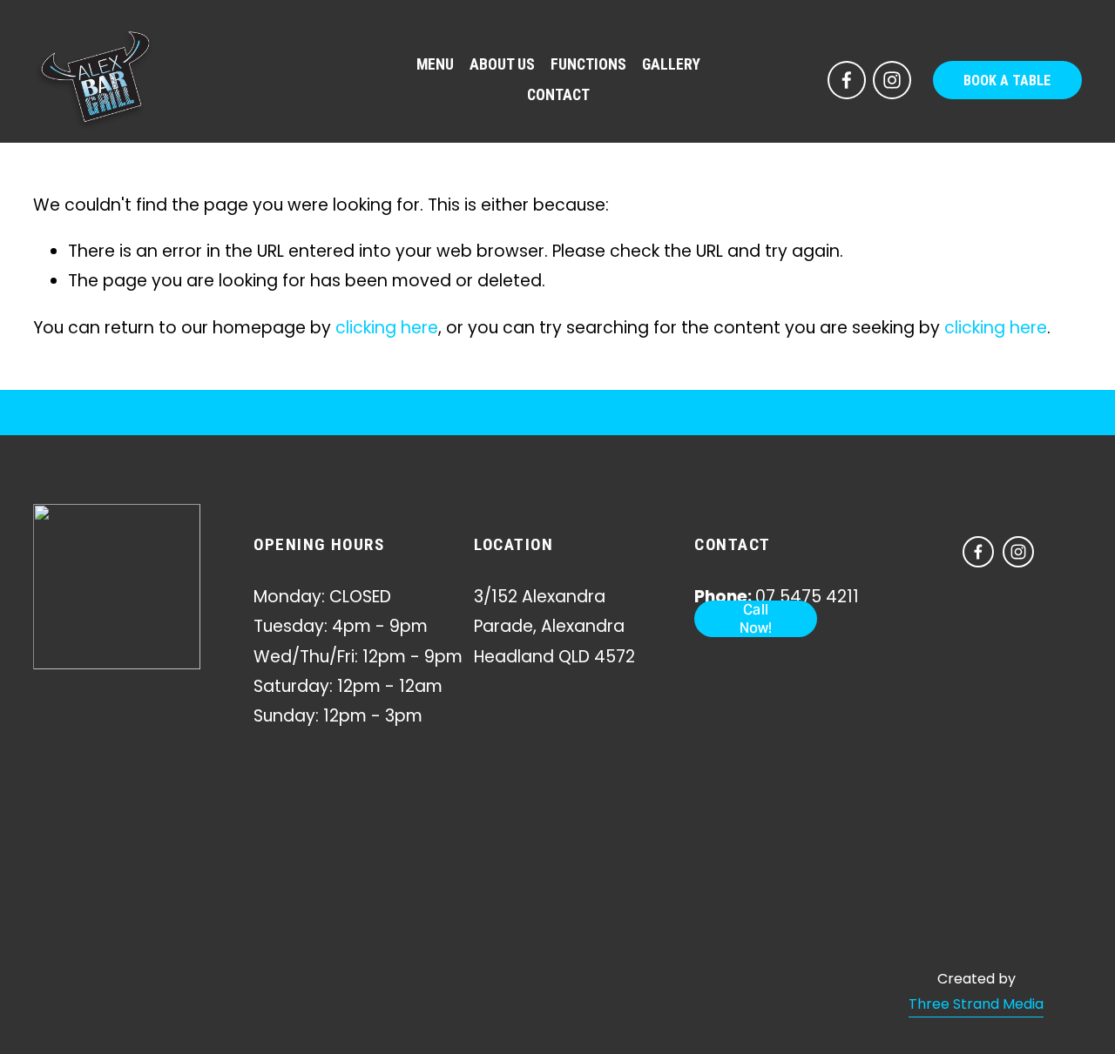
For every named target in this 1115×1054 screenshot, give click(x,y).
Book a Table (1007, 80)
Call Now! (756, 619)
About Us (502, 64)
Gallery (671, 64)
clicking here (386, 327)
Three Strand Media (976, 1004)
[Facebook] (847, 80)
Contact (558, 95)
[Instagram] (892, 80)
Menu (435, 64)
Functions (588, 64)
